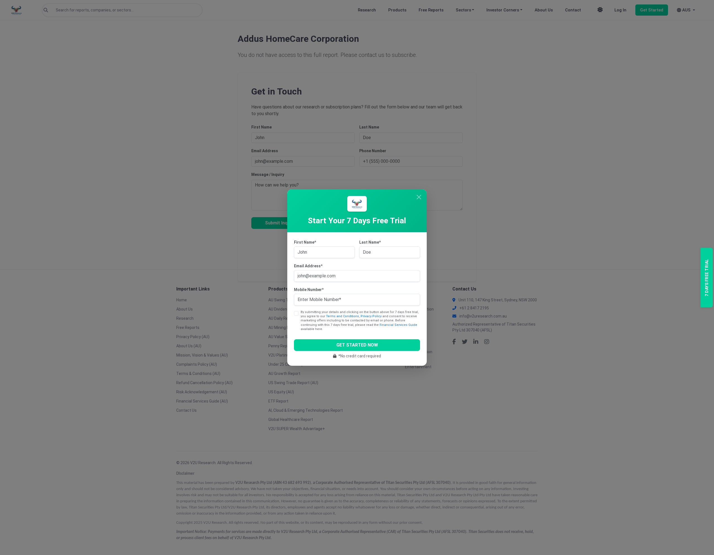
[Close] (419, 197)
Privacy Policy (371, 316)
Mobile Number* (309, 289)
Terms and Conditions (342, 316)
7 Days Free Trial (706, 277)
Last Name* (370, 242)
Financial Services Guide (398, 325)
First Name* (305, 242)
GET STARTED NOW (357, 345)
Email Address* (308, 266)
